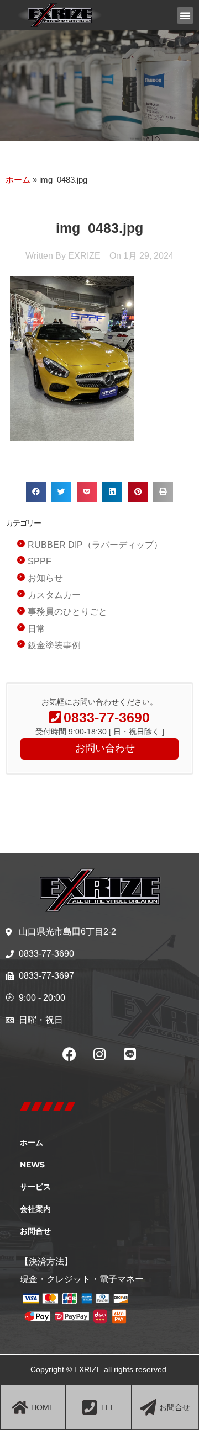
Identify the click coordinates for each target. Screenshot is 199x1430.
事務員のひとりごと (67, 611)
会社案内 (35, 1209)
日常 (36, 628)
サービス (35, 1187)
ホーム (18, 179)
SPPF (39, 561)
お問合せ (35, 1231)
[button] (185, 15)
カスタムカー (54, 595)
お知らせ (45, 578)
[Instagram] (99, 1054)
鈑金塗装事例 (54, 645)
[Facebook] (69, 1054)
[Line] (130, 1054)
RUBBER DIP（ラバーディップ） (95, 544)
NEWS (32, 1165)
